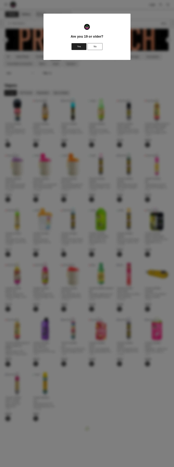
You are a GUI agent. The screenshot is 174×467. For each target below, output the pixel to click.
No (95, 46)
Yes (79, 46)
